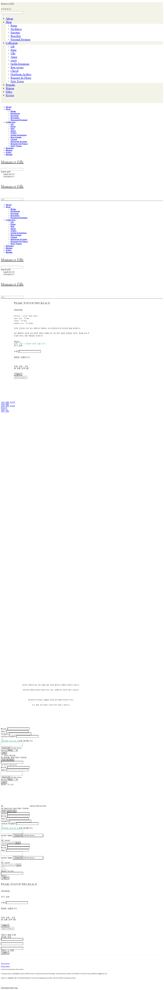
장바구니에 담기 (7, 928)
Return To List (7, 843)
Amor (14, 57)
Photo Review (9, 755)
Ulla (13, 53)
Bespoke (10, 85)
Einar (14, 50)
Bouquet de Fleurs (21, 78)
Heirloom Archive (21, 74)
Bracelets (16, 36)
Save (17, 843)
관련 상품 (5, 411)
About (9, 18)
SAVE (4, 753)
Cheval (14, 71)
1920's (14, 60)
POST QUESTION (8, 811)
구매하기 (5, 878)
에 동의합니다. (17, 741)
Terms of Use (5, 963)
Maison (10, 88)
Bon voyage (17, 67)
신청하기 (5, 953)
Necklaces (16, 29)
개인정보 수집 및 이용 (10, 741)
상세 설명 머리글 (8, 402)
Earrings (15, 32)
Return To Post (8, 865)
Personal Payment (20, 39)
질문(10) (4, 410)
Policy (9, 91)
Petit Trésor (17, 81)
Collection (12, 43)
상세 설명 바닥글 (8, 406)
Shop (9, 22)
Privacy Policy (5, 966)
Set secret (5, 840)
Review (10, 95)
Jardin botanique (20, 64)
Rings (14, 25)
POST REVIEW (7, 760)
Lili (12, 46)
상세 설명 (5, 404)
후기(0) (4, 408)
